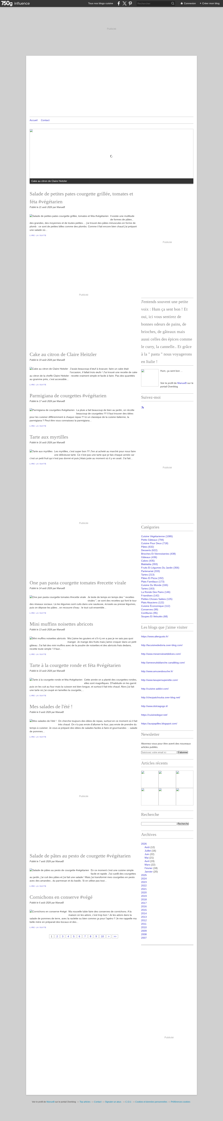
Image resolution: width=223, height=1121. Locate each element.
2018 (144, 899)
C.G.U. (128, 1102)
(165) (154, 585)
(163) (148, 588)
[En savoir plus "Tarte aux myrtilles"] (150, 796)
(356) (160, 567)
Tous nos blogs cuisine (100, 3)
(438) (158, 553)
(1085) (157, 536)
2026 (144, 843)
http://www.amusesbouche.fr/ (157, 671)
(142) (150, 595)
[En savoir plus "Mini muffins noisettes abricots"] (184, 796)
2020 (144, 892)
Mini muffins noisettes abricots (61, 624)
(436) (149, 557)
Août (147, 847)
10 (102, 936)
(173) (152, 581)
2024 (144, 878)
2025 (144, 875)
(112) (155, 606)
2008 (144, 934)
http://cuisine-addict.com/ (155, 688)
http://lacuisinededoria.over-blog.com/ (162, 645)
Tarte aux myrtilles (49, 437)
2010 (144, 927)
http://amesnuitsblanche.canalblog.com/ (163, 662)
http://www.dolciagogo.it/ (154, 706)
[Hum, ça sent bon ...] (150, 377)
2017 (144, 903)
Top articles (85, 1102)
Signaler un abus (113, 1102)
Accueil (33, 120)
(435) (148, 560)
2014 (144, 913)
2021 (144, 889)
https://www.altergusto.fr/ (154, 636)
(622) (149, 550)
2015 (144, 910)
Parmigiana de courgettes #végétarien (68, 395)
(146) (155, 592)
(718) (154, 543)
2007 (144, 937)
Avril (147, 861)
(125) (156, 599)
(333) (150, 571)
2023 (144, 882)
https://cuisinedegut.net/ (154, 714)
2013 (144, 916)
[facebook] (119, 3)
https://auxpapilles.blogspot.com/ (159, 723)
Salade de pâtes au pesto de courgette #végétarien (80, 856)
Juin (147, 854)
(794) (152, 539)
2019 (144, 896)
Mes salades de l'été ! (51, 706)
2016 (144, 906)
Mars (147, 864)
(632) (147, 546)
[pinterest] (130, 3)
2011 (144, 923)
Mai (147, 857)
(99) (149, 609)
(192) (152, 578)
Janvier (149, 871)
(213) (148, 574)
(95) (149, 613)
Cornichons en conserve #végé (61, 897)
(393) (149, 564)
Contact (45, 120)
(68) (154, 616)
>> (115, 936)
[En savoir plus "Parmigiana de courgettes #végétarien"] (184, 779)
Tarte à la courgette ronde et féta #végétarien (75, 665)
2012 (144, 920)
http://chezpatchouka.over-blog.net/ (160, 697)
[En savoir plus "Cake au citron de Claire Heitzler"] (167, 779)
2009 (144, 930)
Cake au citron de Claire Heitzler (63, 354)
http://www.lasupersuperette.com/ (159, 680)
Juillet (148, 850)
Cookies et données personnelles (151, 1102)
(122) (152, 602)
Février (148, 868)
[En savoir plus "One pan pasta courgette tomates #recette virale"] (167, 796)
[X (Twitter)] (124, 3)
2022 (144, 885)
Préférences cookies (180, 1102)
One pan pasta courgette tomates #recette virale (78, 582)
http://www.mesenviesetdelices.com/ (161, 653)
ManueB (182, 383)
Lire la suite (38, 235)
